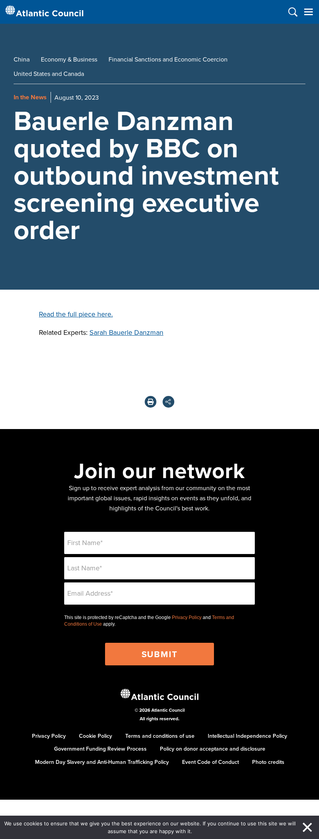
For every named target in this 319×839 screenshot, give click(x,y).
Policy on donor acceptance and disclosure (212, 749)
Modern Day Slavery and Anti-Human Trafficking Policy (102, 762)
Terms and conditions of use (160, 736)
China (22, 59)
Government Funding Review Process (100, 749)
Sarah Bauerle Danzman (126, 332)
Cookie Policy (95, 736)
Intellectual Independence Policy (247, 736)
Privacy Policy (187, 617)
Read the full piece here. (76, 314)
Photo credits (268, 762)
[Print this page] (150, 402)
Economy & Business (69, 59)
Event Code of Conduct (210, 762)
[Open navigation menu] (308, 12)
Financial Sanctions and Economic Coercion (168, 59)
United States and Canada (49, 73)
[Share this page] (168, 402)
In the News (30, 97)
